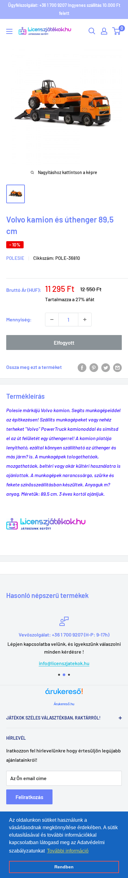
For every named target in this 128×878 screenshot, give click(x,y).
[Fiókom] (104, 31)
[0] (117, 31)
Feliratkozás (29, 797)
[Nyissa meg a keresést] (92, 31)
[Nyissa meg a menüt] (9, 31)
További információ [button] (68, 850)
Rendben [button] (64, 866)
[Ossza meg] (117, 367)
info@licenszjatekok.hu (64, 663)
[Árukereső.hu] (64, 693)
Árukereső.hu (64, 704)
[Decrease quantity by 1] (51, 319)
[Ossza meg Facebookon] (82, 367)
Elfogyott (64, 342)
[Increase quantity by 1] (84, 319)
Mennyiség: (19, 319)
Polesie (15, 258)
